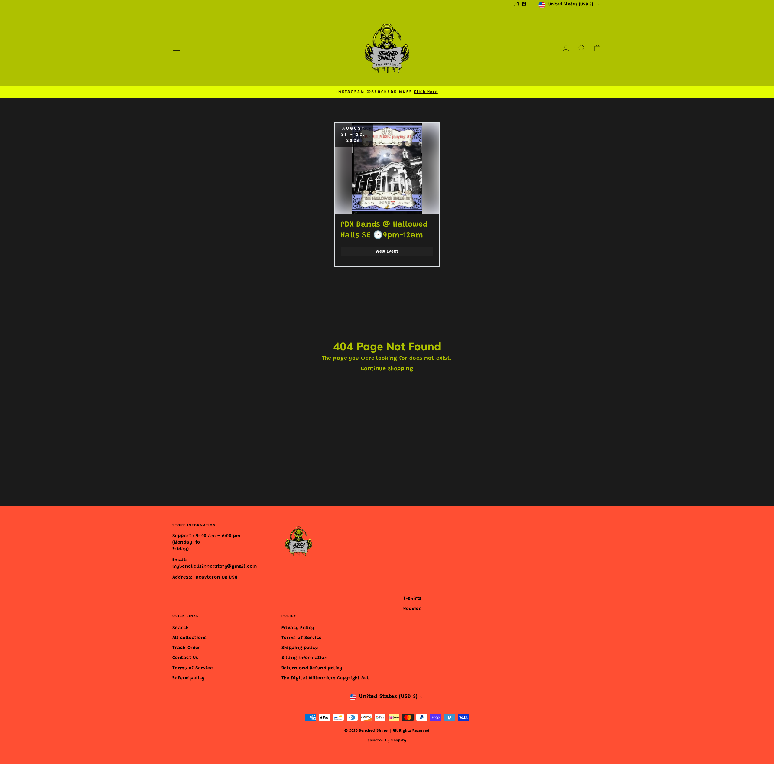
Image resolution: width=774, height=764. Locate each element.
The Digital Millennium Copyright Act (325, 678)
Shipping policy (299, 648)
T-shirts (412, 598)
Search (180, 628)
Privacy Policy (297, 628)
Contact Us (185, 658)
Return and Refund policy (311, 668)
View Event (387, 252)
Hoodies (412, 609)
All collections (189, 638)
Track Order (186, 648)
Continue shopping (387, 369)
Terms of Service (192, 668)
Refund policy (188, 678)
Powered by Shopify (387, 740)
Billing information (304, 658)
